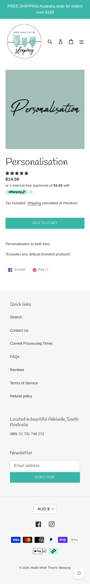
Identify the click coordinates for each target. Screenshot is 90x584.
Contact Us (19, 330)
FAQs (15, 356)
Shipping (34, 203)
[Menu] (81, 41)
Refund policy (21, 396)
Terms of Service (24, 383)
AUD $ (44, 509)
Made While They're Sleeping (51, 567)
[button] (17, 173)
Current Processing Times (31, 343)
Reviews (17, 370)
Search (16, 317)
